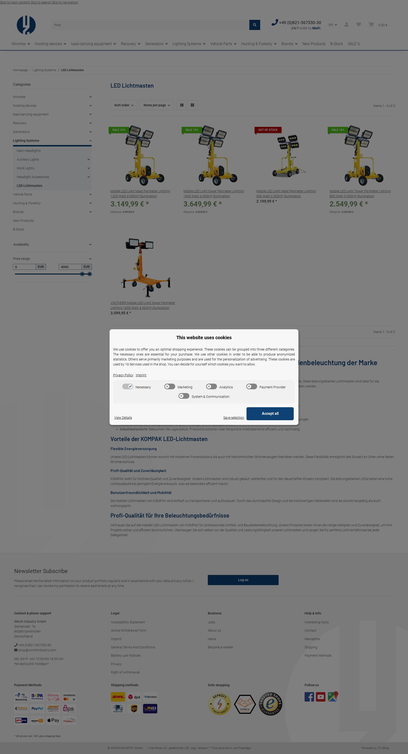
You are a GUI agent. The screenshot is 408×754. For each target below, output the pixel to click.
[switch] (127, 386)
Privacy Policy (123, 375)
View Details (123, 418)
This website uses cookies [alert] (204, 337)
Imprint (141, 375)
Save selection (233, 418)
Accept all (270, 413)
